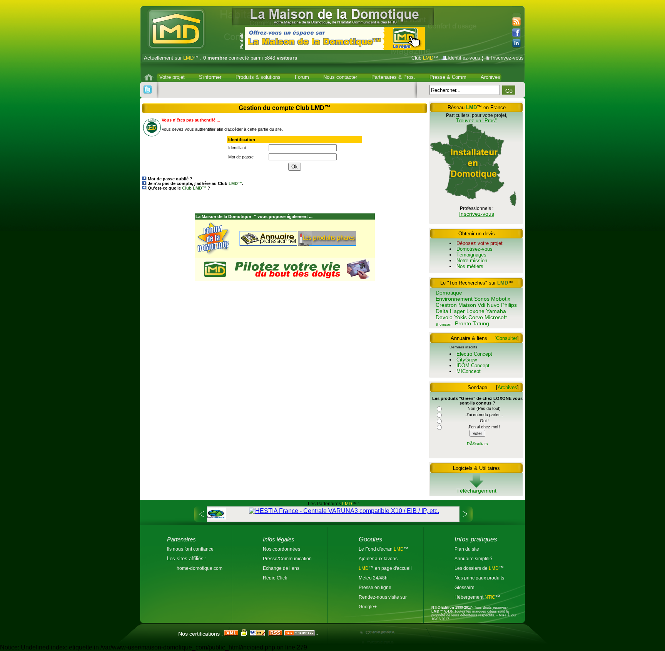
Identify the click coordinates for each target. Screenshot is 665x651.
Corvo (475, 317)
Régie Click (275, 577)
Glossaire (464, 587)
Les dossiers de (476, 568)
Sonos (482, 299)
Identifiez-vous (464, 58)
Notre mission (471, 260)
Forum (302, 77)
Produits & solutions (258, 77)
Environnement (454, 299)
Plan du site (466, 548)
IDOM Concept (473, 365)
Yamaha (496, 311)
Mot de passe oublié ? (170, 178)
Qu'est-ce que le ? (179, 188)
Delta (442, 311)
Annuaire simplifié (473, 558)
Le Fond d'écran (376, 548)
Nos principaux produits (479, 577)
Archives (490, 77)
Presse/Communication (287, 558)
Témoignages (471, 255)
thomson (443, 324)
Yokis (460, 317)
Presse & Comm (447, 77)
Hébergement (469, 596)
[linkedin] (518, 43)
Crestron (446, 305)
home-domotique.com (199, 568)
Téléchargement (476, 491)
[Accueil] (149, 77)
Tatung (481, 323)
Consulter (506, 338)
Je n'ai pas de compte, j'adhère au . (195, 183)
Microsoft (496, 317)
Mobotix (500, 299)
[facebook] (518, 32)
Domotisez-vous (474, 249)
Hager (457, 311)
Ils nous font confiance (190, 548)
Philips (509, 305)
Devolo (444, 317)
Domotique (449, 293)
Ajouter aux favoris (378, 558)
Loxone (475, 311)
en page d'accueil (393, 568)
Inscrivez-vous (507, 58)
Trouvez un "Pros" (476, 120)
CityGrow (466, 360)
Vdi (481, 305)
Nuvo (493, 305)
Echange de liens (281, 568)
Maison (467, 305)
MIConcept (468, 371)
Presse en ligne (375, 587)
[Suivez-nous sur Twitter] (147, 89)
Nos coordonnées (281, 548)
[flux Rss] (515, 22)
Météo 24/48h (373, 577)
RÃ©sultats (477, 443)
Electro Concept (474, 354)
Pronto (463, 323)
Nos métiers (469, 266)
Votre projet (172, 77)
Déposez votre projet (479, 243)
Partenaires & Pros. (393, 77)
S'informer (210, 77)
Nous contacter (340, 77)
